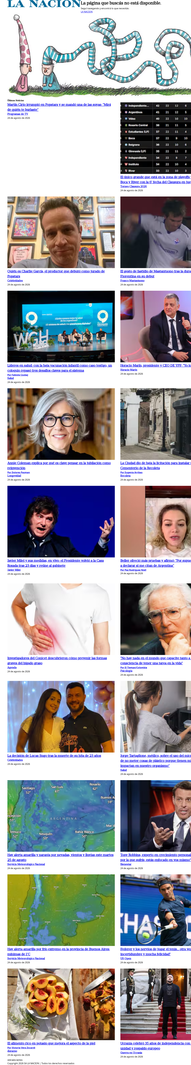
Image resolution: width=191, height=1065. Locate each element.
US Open (125, 958)
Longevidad (14, 476)
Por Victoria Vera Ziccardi (21, 1047)
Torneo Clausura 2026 (133, 186)
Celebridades (15, 281)
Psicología (126, 671)
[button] (61, 233)
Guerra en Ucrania (131, 1053)
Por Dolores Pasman (18, 472)
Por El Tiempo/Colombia (133, 667)
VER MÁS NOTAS (15, 1060)
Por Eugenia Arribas (131, 472)
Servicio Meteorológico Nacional (26, 864)
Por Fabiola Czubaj (17, 374)
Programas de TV (17, 114)
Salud (10, 378)
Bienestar (125, 864)
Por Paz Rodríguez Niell (133, 570)
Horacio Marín (128, 370)
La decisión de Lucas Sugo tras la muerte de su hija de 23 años (54, 756)
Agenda (11, 667)
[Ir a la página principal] (44, 6)
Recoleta (125, 476)
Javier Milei (13, 570)
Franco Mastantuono (132, 281)
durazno (12, 1051)
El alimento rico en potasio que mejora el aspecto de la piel (51, 1043)
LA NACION (87, 11)
